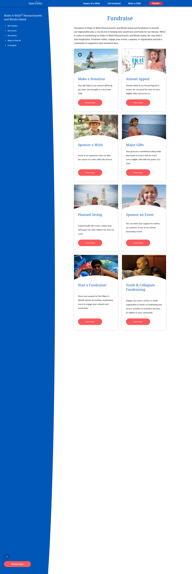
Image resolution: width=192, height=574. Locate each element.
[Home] (35, 2)
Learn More (90, 172)
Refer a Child (134, 3)
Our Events (12, 30)
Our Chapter (13, 25)
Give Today (138, 102)
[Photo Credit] (80, 55)
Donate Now (17, 564)
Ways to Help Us (14, 40)
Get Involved (114, 3)
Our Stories (12, 35)
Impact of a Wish (91, 3)
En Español (12, 45)
